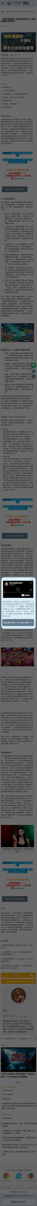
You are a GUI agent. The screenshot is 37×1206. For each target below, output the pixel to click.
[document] (18, 603)
